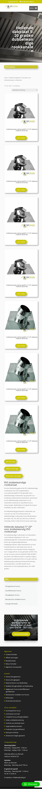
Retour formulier (11, 664)
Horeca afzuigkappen (13, 680)
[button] (32, 8)
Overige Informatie (11, 604)
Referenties (9, 698)
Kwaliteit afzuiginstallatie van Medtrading (19, 686)
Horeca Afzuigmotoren (13, 677)
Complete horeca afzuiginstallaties (17, 717)
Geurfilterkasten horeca (13, 591)
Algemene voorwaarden (14, 667)
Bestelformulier (11, 661)
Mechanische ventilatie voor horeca (17, 695)
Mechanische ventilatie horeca (15, 599)
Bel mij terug (10, 461)
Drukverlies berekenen (13, 701)
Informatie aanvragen (13, 476)
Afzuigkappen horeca (12, 595)
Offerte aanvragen (12, 469)
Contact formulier (11, 654)
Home (6, 78)
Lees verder (21, 138)
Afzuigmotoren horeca (12, 586)
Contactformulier (21, 634)
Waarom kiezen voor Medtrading (16, 683)
